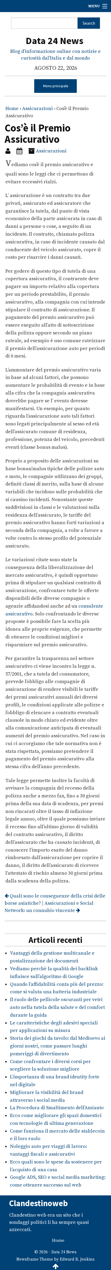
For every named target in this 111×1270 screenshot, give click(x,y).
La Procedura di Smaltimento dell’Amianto (57, 1108)
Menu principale (55, 85)
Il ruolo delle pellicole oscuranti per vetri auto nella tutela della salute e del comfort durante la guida (57, 1007)
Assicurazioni (37, 108)
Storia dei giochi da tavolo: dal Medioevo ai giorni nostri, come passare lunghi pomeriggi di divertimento (57, 1046)
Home (12, 108)
